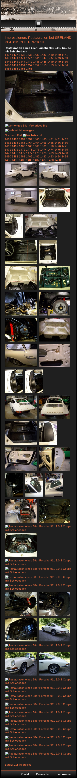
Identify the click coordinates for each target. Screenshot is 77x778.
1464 (29, 142)
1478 (36, 153)
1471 (65, 146)
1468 (22, 146)
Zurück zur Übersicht (18, 764)
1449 (50, 61)
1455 (8, 68)
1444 (43, 58)
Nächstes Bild (13, 135)
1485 (8, 160)
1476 (8, 153)
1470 (50, 146)
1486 (22, 160)
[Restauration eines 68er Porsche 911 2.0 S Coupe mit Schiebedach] (39, 121)
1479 (50, 153)
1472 (15, 149)
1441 (65, 54)
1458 (8, 139)
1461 (50, 139)
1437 (8, 54)
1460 (36, 139)
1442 (15, 58)
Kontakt (25, 774)
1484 (57, 156)
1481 (15, 156)
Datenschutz (44, 774)
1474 (43, 149)
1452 (29, 65)
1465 (43, 142)
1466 (57, 142)
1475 (57, 149)
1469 (36, 146)
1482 (29, 156)
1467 (8, 146)
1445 (57, 58)
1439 (36, 54)
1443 (29, 58)
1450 (65, 61)
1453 (43, 65)
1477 (22, 153)
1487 (36, 160)
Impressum (64, 774)
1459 (22, 139)
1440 (50, 54)
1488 (50, 160)
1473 (29, 149)
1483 (43, 156)
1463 (15, 142)
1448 (36, 61)
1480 (65, 153)
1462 (65, 139)
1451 (15, 65)
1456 (22, 68)
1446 (8, 61)
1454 (57, 65)
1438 (22, 54)
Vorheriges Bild (38, 125)
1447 (22, 61)
